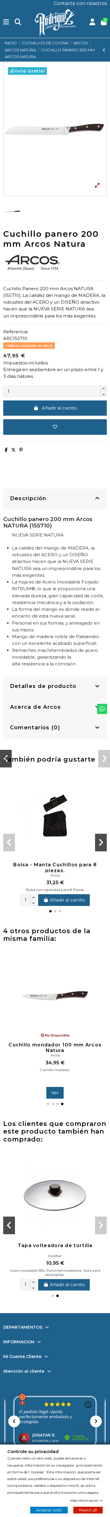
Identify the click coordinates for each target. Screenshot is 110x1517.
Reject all (88, 1510)
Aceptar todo (49, 1510)
